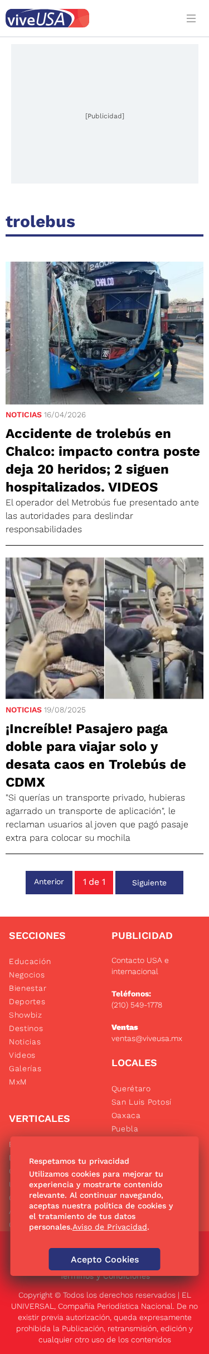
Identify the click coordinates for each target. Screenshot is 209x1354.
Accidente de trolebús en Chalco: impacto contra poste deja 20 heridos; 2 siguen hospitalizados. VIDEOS (103, 460)
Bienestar (27, 988)
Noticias (24, 414)
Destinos (26, 1028)
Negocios (27, 974)
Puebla (125, 1128)
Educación (30, 961)
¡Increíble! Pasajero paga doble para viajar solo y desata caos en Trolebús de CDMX (96, 755)
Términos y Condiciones (105, 1275)
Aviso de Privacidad (109, 1226)
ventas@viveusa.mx (146, 1038)
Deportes (27, 1001)
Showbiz (25, 1014)
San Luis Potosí (141, 1101)
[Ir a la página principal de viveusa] (89, 18)
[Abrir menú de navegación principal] (193, 18)
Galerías (25, 1068)
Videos (22, 1055)
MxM (18, 1081)
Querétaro (131, 1088)
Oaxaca (126, 1115)
